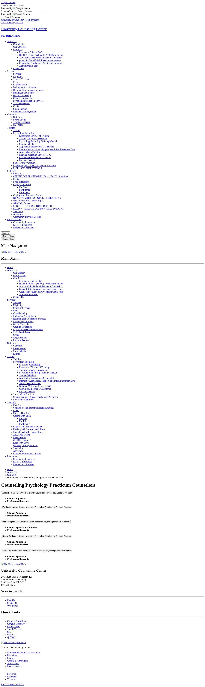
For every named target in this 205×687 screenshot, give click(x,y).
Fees (15, 82)
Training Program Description (33, 138)
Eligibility (18, 76)
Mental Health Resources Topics (28, 200)
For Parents (24, 192)
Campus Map (13, 626)
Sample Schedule (27, 144)
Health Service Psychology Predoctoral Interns (41, 55)
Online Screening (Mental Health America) (33, 407)
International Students (23, 227)
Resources (12, 456)
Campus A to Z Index (17, 621)
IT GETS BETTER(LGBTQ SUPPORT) (33, 206)
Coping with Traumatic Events (27, 195)
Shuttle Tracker (14, 629)
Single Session (20, 109)
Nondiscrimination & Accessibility (23, 652)
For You (23, 187)
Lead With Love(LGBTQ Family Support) (25, 444)
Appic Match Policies (29, 152)
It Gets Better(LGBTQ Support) (22, 438)
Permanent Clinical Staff (30, 52)
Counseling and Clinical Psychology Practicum (35, 397)
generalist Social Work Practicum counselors (40, 60)
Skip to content (8, 2)
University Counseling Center (24, 29)
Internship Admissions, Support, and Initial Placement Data (47, 149)
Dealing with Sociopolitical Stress (29, 429)
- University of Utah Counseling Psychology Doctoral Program (37, 493)
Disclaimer (12, 655)
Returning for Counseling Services (29, 90)
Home (10, 267)
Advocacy (18, 214)
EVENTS (18, 125)
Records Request (21, 340)
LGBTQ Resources (22, 225)
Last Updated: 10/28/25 (12, 684)
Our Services (19, 47)
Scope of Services (21, 79)
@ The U (11, 637)
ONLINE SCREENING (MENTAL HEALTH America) (40, 176)
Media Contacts (14, 666)
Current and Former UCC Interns (35, 157)
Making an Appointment (24, 87)
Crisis (16, 106)
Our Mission (19, 44)
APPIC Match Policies (30, 383)
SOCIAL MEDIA (21, 122)
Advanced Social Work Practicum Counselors (41, 57)
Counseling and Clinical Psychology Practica (34, 165)
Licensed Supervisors (23, 399)
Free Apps (18, 173)
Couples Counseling (22, 98)
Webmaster (12, 605)
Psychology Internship (23, 133)
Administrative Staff (28, 65)
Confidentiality (20, 84)
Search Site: (6, 5)
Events (16, 353)
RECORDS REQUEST (24, 111)
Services (11, 71)
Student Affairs (10, 35)
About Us (12, 41)
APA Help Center (21, 203)
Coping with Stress (22, 184)
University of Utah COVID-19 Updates (20, 20)
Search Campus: (9, 11)
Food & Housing (21, 181)
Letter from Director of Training (34, 136)
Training (11, 127)
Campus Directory (16, 624)
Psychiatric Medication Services (28, 101)
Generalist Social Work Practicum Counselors (40, 289)
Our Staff (17, 49)
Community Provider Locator (27, 217)
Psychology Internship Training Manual (38, 141)
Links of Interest (27, 160)
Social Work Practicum (24, 163)
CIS (9, 632)
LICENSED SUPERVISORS (27, 168)
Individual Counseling (23, 92)
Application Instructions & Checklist (36, 146)
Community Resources (24, 222)
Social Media (19, 351)
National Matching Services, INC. (35, 154)
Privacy (10, 658)
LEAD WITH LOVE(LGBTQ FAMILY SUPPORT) (38, 208)
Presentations (19, 119)
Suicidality (18, 211)
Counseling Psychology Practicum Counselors (41, 63)
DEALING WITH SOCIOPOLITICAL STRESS (37, 198)
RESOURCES (14, 219)
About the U (13, 663)
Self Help (11, 171)
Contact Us (18, 68)
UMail (10, 634)
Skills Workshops (21, 103)
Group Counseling (22, 95)
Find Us (11, 600)
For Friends (24, 190)
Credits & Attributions (17, 660)
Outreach (11, 114)
